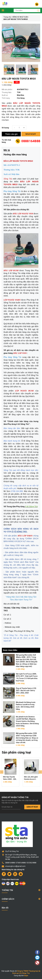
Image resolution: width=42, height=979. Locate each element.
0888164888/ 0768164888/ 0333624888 (20, 863)
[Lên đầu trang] (31, 683)
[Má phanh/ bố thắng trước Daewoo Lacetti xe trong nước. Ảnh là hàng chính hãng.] (9, 707)
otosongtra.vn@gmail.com (15, 866)
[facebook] (4, 874)
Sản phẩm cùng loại (16, 752)
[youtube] (21, 874)
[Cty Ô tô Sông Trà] (5, 4)
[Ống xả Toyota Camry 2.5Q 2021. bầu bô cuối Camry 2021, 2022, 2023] (9, 693)
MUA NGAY (31, 134)
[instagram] (15, 874)
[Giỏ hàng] (36, 4)
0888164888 (30, 141)
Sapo (26, 975)
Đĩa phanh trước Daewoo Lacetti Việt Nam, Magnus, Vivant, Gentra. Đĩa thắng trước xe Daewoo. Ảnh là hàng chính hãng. (27, 721)
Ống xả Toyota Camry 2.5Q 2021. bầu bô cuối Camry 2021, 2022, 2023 (26, 690)
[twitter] (9, 874)
